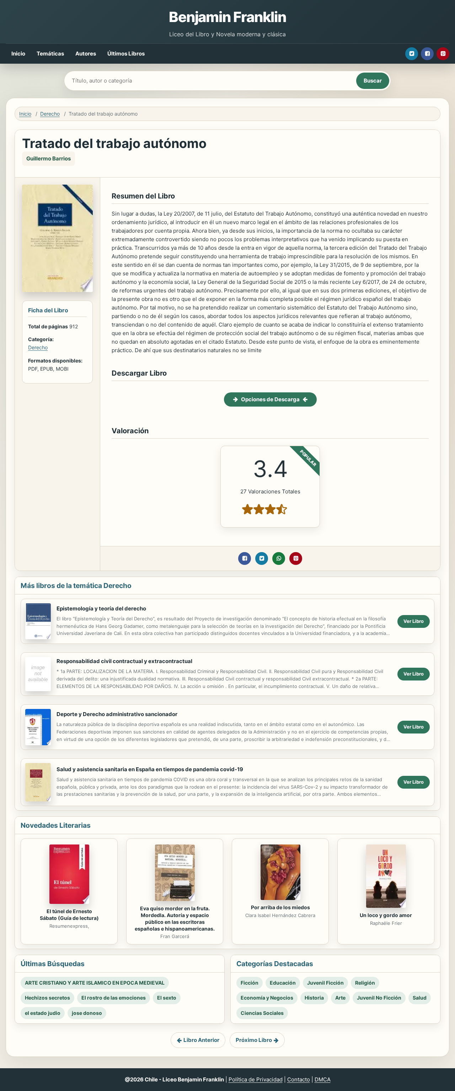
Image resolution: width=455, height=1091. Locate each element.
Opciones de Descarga (270, 399)
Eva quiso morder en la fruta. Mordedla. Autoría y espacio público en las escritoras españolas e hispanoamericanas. (175, 918)
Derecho (50, 114)
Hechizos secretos (47, 998)
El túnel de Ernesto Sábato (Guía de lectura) (69, 914)
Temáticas (50, 53)
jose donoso (87, 1013)
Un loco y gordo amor (386, 915)
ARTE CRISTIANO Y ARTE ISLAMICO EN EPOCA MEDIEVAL (95, 983)
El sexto (166, 998)
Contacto (298, 1079)
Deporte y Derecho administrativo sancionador (117, 714)
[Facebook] (427, 53)
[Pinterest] (443, 53)
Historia (314, 998)
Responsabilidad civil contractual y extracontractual (124, 661)
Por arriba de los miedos (280, 907)
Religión (365, 983)
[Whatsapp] (278, 558)
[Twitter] (411, 53)
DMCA (323, 1079)
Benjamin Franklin (227, 17)
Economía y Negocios (267, 998)
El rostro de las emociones (113, 998)
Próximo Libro (254, 1040)
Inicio (18, 53)
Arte (340, 998)
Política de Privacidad (256, 1079)
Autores (85, 53)
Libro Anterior (201, 1040)
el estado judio (42, 1013)
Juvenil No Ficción (379, 998)
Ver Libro (413, 621)
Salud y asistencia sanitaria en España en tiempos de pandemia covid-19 (150, 769)
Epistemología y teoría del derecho (101, 608)
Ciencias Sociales (262, 1013)
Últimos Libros (126, 53)
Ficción (249, 983)
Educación (283, 983)
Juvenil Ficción (325, 983)
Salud (420, 998)
